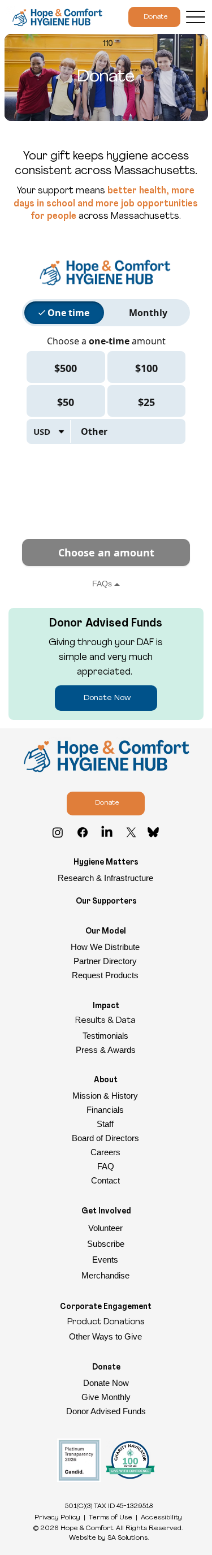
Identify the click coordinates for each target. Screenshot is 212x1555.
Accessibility (161, 1517)
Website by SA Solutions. (109, 1538)
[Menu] (196, 17)
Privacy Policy (57, 1517)
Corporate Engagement (106, 1307)
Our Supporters (106, 901)
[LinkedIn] (107, 832)
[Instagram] (57, 832)
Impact (106, 1006)
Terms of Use (110, 1517)
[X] (131, 832)
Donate (106, 1367)
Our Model (105, 931)
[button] (106, 1243)
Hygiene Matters (106, 862)
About (106, 1080)
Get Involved (106, 1211)
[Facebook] (82, 832)
